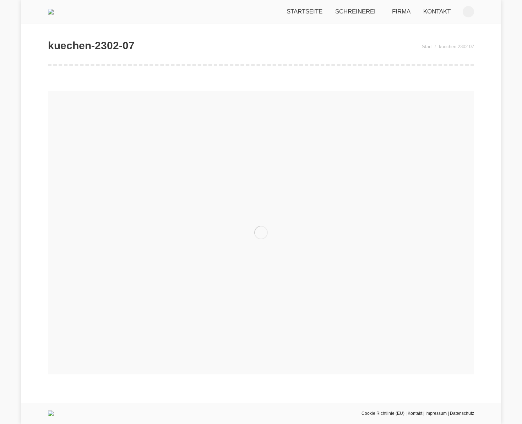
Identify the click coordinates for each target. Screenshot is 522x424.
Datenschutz (462, 413)
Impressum (436, 413)
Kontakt (415, 413)
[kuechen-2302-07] (261, 232)
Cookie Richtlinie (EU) (382, 413)
